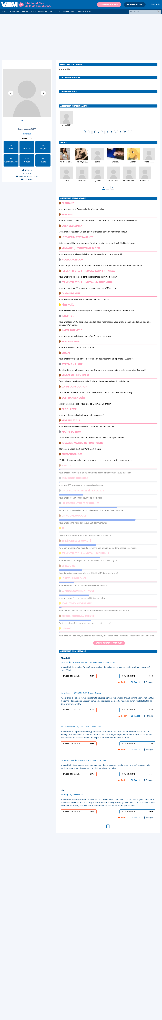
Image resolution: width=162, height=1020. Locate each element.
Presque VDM (84, 12)
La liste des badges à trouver (109, 643)
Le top (53, 12)
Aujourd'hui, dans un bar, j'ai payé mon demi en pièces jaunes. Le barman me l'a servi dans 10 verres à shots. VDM (105, 669)
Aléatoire (14, 12)
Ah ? (63, 791)
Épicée (25, 12)
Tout (4, 12)
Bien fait (65, 658)
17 (31, 139)
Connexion (156, 5)
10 (125, 132)
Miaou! (24, 139)
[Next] (130, 132)
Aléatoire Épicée (39, 12)
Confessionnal (67, 12)
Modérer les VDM (135, 4)
